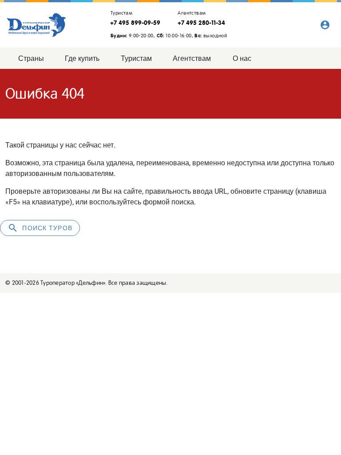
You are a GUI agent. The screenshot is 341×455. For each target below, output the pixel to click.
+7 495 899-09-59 (135, 22)
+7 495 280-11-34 (201, 22)
